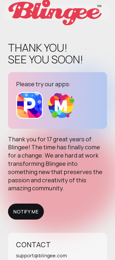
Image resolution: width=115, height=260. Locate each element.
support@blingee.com (41, 255)
